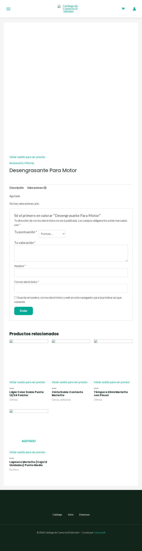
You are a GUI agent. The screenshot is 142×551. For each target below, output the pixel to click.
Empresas (84, 514)
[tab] (16, 187)
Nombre (20, 266)
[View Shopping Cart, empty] (123, 9)
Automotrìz (16, 163)
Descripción (16, 187)
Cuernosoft (99, 532)
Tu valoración (25, 243)
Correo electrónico (26, 281)
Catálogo (57, 514)
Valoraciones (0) (36, 187)
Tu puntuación (25, 232)
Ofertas (29, 163)
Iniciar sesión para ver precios (27, 157)
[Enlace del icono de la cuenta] (134, 9)
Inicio (70, 514)
